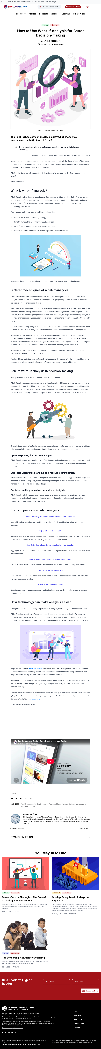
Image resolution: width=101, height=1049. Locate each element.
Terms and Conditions (29, 1044)
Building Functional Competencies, (56, 804)
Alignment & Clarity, (35, 804)
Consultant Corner (28, 806)
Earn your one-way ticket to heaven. (12, 1028)
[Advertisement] (50, 721)
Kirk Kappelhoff (53, 41)
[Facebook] (3, 1032)
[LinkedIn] (9, 1032)
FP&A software (35, 668)
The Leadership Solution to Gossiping (23, 957)
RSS (39, 1044)
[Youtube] (12, 1032)
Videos (54, 14)
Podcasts (43, 14)
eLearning (65, 14)
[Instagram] (15, 1032)
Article (46, 25)
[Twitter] (6, 1032)
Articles (32, 14)
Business (55, 25)
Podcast (57, 893)
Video (6, 953)
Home (76, 1012)
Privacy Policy (6, 1044)
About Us (77, 1016)
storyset (53, 130)
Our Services (79, 14)
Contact (77, 1028)
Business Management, (77, 804)
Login (87, 7)
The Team (78, 1020)
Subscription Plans (73, 7)
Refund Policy (16, 1044)
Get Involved (79, 1024)
